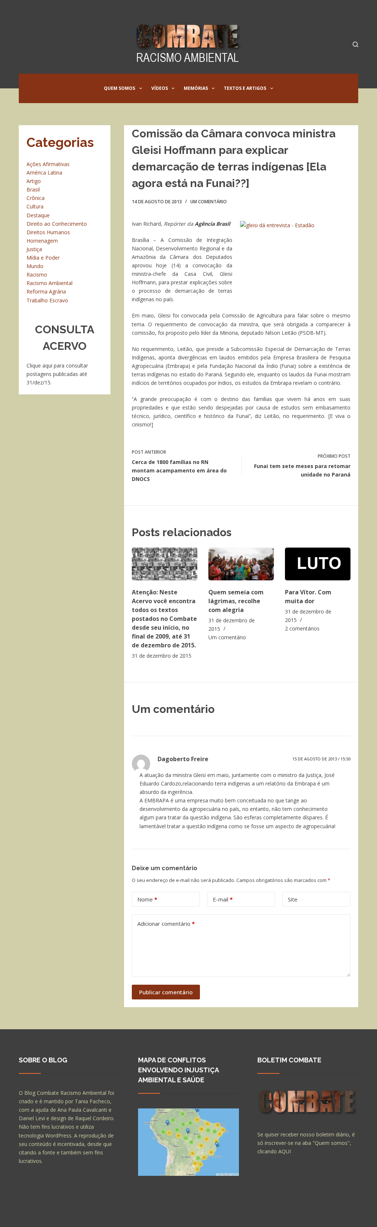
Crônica (36, 197)
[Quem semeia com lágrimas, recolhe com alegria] (241, 564)
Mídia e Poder (43, 257)
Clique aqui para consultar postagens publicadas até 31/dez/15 (57, 374)
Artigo (34, 180)
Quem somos (119, 88)
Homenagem (42, 240)
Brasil (33, 189)
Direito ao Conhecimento (57, 223)
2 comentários (302, 628)
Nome (147, 899)
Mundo (35, 266)
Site (292, 899)
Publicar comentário (166, 992)
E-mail (223, 899)
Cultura (35, 206)
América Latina (44, 172)
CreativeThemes (148, 1214)
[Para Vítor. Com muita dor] (317, 564)
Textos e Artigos (245, 88)
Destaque (38, 215)
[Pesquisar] (355, 44)
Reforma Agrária (46, 291)
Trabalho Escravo (47, 300)
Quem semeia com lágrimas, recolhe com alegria (236, 601)
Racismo (37, 274)
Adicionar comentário (166, 923)
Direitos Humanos (48, 232)
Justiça (34, 249)
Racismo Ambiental (50, 282)
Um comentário (208, 201)
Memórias (196, 88)
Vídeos (159, 88)
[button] (140, 88)
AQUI (284, 1151)
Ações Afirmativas (48, 164)
